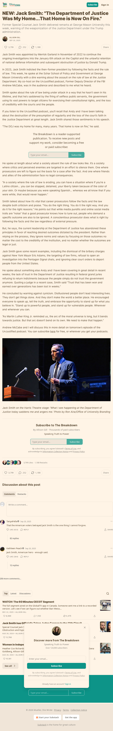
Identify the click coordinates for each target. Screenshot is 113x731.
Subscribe (92, 4)
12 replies (14, 565)
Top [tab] (6, 593)
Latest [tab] (13, 593)
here (52, 331)
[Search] (108, 593)
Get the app (71, 717)
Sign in (105, 4)
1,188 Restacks (41, 462)
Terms (66, 710)
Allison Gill (14, 37)
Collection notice (79, 710)
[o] (105, 648)
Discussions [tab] (24, 593)
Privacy (57, 710)
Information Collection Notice (56, 675)
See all (8, 665)
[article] (56, 609)
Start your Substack (49, 717)
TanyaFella (11, 521)
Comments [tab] (9, 494)
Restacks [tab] (22, 494)
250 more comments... (10, 578)
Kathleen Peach (14, 548)
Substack (42, 724)
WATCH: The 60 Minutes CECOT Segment (28, 601)
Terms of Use (70, 672)
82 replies (14, 538)
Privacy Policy (79, 675)
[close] (84, 627)
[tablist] (15, 494)
